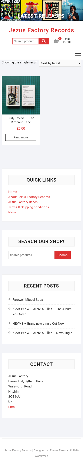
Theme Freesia (59, 450)
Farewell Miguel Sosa (28, 300)
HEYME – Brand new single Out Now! (39, 324)
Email (12, 407)
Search (44, 41)
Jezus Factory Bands (23, 202)
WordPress (41, 456)
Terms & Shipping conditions (28, 207)
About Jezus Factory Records (29, 197)
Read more (21, 137)
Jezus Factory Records (41, 30)
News (12, 212)
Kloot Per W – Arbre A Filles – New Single (42, 333)
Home (12, 192)
